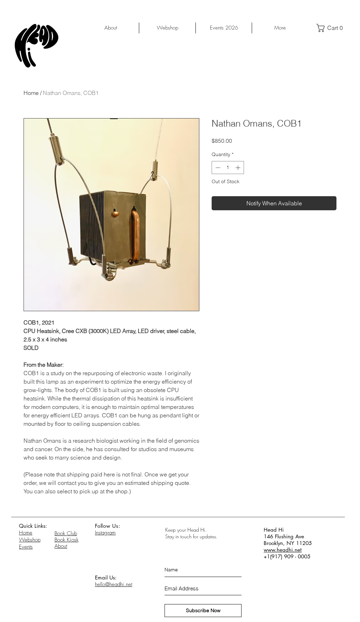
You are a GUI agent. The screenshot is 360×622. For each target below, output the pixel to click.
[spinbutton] (227, 167)
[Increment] (238, 167)
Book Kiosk (66, 539)
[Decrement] (217, 167)
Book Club (65, 533)
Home (31, 92)
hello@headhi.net (113, 584)
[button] (332, 28)
